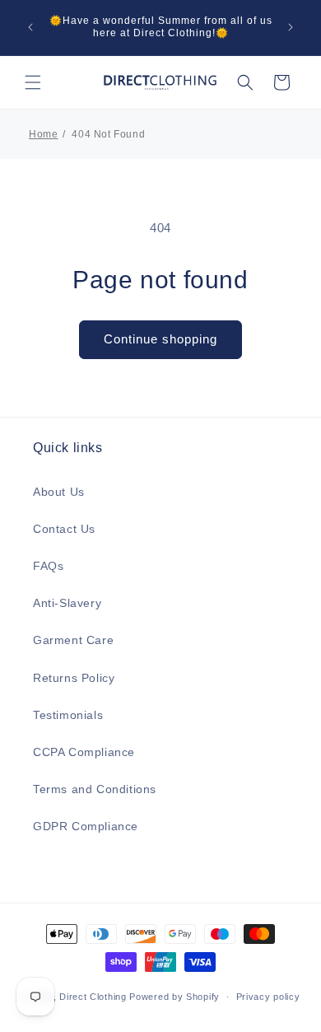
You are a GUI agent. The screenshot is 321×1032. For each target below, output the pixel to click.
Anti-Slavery (67, 602)
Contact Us (64, 528)
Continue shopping (160, 339)
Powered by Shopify (174, 997)
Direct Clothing (93, 997)
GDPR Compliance (85, 826)
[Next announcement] (290, 27)
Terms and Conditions (94, 789)
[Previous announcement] (30, 27)
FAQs (48, 565)
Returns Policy (73, 677)
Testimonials (68, 714)
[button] (33, 82)
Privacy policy (268, 997)
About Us (59, 491)
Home (43, 134)
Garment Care (73, 640)
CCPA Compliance (84, 752)
